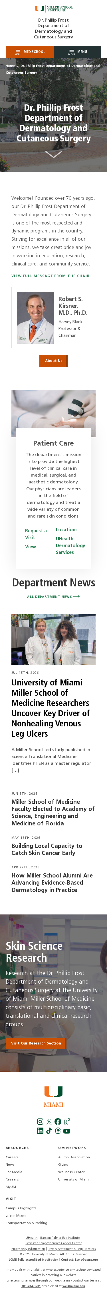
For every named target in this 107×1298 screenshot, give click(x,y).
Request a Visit (36, 534)
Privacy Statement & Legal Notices (72, 1249)
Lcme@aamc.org (86, 1260)
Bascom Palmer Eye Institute (60, 1238)
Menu (77, 52)
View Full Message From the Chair (50, 276)
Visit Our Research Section (36, 1043)
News (10, 1165)
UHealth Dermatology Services (69, 546)
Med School (30, 52)
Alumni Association (74, 1157)
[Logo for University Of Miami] (53, 1097)
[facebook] (58, 1124)
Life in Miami (16, 1215)
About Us (53, 361)
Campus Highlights (21, 1208)
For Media (14, 1172)
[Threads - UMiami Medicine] (58, 1133)
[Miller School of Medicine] (53, 8)
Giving (63, 1165)
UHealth (32, 1238)
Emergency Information (28, 1249)
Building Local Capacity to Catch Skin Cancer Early (46, 850)
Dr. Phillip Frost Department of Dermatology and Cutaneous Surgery (53, 29)
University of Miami (74, 1179)
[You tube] (67, 1133)
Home (10, 66)
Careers (12, 1157)
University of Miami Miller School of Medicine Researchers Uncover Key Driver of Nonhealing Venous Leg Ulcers (50, 709)
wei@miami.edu (73, 1286)
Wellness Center (71, 1172)
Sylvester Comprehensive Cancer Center (54, 1243)
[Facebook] (40, 1124)
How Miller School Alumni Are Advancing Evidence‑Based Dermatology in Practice (52, 883)
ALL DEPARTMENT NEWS (50, 597)
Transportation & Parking (26, 1223)
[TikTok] (49, 1133)
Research (13, 1179)
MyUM (11, 1187)
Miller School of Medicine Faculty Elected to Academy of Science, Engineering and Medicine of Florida (53, 813)
